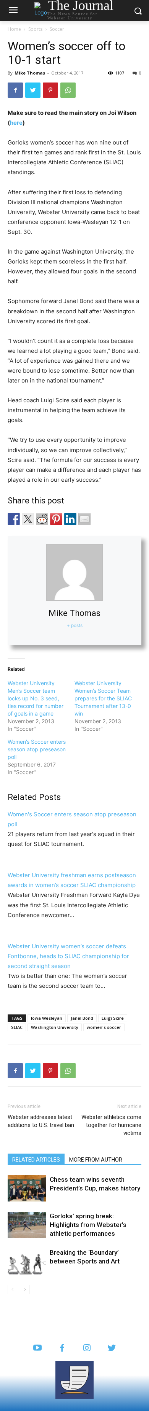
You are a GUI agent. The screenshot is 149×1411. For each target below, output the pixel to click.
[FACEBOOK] (62, 1348)
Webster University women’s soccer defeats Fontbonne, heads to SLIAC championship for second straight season (68, 956)
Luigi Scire (113, 1018)
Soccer (57, 29)
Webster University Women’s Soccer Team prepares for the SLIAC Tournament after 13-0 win (103, 698)
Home (14, 29)
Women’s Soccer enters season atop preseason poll (37, 749)
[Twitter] (32, 90)
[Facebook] (15, 90)
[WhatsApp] (68, 90)
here (16, 122)
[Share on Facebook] (14, 519)
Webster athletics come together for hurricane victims (111, 1125)
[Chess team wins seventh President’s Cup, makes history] (27, 1188)
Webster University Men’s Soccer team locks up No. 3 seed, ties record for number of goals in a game (35, 698)
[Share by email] (84, 519)
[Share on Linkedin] (70, 519)
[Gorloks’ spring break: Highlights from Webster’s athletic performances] (27, 1225)
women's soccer (104, 1027)
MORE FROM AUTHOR (95, 1160)
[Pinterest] (50, 90)
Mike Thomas (30, 73)
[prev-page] (12, 1289)
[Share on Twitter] (28, 519)
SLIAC (17, 1027)
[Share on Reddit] (42, 519)
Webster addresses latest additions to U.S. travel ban (41, 1121)
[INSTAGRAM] (86, 1348)
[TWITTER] (111, 1348)
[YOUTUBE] (37, 1348)
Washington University (54, 1027)
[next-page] (24, 1289)
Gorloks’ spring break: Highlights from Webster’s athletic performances (88, 1224)
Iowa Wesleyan (46, 1018)
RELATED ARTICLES (36, 1160)
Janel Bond (82, 1018)
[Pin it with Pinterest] (56, 519)
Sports (35, 29)
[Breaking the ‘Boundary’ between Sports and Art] (27, 1261)
